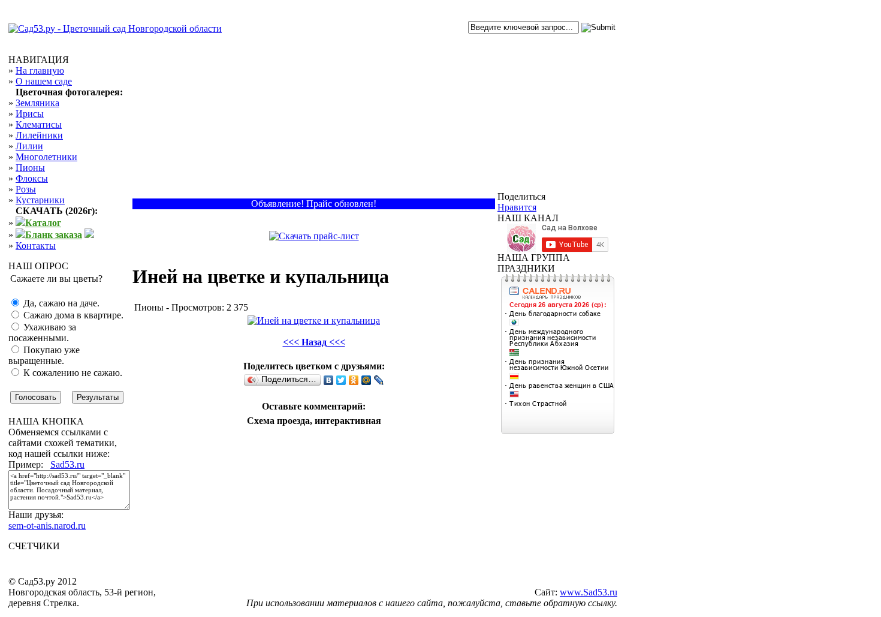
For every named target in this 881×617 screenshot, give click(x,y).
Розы (26, 189)
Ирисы (30, 114)
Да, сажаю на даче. (60, 303)
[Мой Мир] (366, 380)
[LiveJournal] (379, 380)
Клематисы (39, 124)
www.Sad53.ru (588, 592)
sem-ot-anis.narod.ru (47, 525)
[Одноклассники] (354, 380)
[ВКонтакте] (328, 380)
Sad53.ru (67, 464)
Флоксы (32, 178)
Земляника (37, 103)
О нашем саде (44, 81)
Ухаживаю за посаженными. (42, 332)
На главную (40, 70)
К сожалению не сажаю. (71, 373)
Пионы (30, 167)
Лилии (29, 146)
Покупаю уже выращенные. (44, 355)
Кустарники (40, 200)
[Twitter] (341, 380)
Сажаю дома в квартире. (72, 315)
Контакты (36, 245)
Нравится (516, 207)
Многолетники (46, 157)
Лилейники (39, 135)
